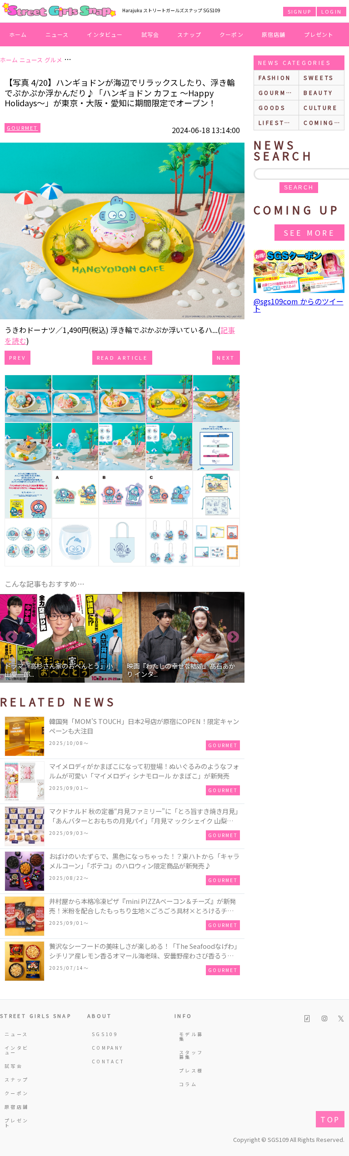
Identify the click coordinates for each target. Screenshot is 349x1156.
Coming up (324, 122)
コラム (188, 1084)
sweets (319, 77)
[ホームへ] (59, 10)
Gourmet (22, 127)
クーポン (231, 34)
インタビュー (105, 34)
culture (321, 107)
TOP (330, 1119)
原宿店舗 (274, 34)
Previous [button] (11, 637)
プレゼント (319, 34)
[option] (61, 637)
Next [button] (233, 637)
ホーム (18, 34)
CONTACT (105, 1061)
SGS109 (105, 1034)
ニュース (57, 34)
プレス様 (191, 1070)
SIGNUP (299, 11)
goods (272, 107)
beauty (319, 92)
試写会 (150, 34)
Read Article (122, 357)
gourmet (277, 92)
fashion (275, 77)
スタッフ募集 (191, 1054)
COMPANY (105, 1047)
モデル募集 (191, 1036)
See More (309, 232)
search (299, 187)
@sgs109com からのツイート (299, 305)
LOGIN (331, 11)
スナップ (189, 34)
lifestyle (279, 122)
